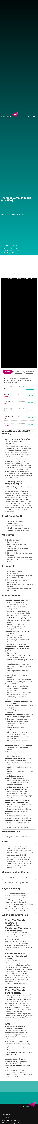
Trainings (5, 1117)
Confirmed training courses (12, 1120)
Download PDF (20, 214)
